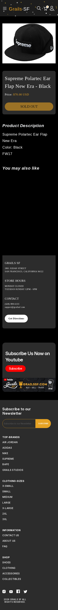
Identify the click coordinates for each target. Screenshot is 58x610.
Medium (7, 496)
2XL (4, 513)
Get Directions (16, 318)
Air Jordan (10, 442)
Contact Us (10, 535)
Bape (5, 464)
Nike (5, 453)
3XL (4, 519)
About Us (8, 540)
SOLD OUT (29, 106)
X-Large (7, 508)
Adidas (7, 447)
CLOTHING (8, 567)
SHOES (6, 562)
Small (6, 491)
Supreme (8, 458)
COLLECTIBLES (11, 578)
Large (6, 502)
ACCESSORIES (11, 573)
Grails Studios (12, 469)
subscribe (15, 368)
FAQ (4, 546)
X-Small (8, 485)
